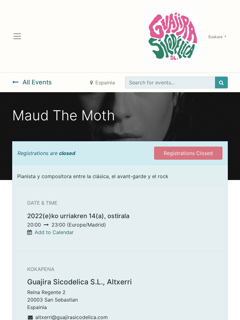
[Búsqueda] (221, 82)
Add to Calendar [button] (54, 232)
